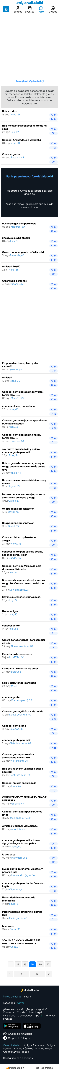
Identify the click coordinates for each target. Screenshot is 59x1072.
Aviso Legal (35, 1012)
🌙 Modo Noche (29, 990)
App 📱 (39, 1015)
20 (40, 964)
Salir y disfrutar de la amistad (19, 682)
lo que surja (8, 854)
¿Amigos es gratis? (36, 1009)
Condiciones (25, 1015)
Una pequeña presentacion (18, 508)
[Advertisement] (29, 45)
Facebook (9, 1002)
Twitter (20, 1002)
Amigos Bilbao (43, 1048)
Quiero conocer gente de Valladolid (23, 252)
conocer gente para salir (16, 740)
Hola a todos (9, 111)
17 (18, 964)
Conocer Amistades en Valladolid (21, 139)
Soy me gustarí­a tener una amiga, (21, 596)
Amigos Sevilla (11, 1051)
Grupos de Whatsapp (20, 1033)
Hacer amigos (10, 611)
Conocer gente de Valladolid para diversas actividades (21, 567)
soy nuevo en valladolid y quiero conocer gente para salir (21, 450)
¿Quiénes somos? (13, 1009)
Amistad (7, 377)
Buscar (28, 996)
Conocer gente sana (14, 725)
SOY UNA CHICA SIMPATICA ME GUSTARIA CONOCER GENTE (21, 942)
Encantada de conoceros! (17, 654)
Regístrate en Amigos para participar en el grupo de (29, 192)
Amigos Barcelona (33, 1045)
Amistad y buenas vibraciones (20, 825)
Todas (25, 1051)
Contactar (9, 1012)
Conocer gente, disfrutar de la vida (22, 711)
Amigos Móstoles (23, 1048)
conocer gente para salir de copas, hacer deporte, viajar (22, 553)
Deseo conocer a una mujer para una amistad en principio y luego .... (23, 496)
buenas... (8, 926)
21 (48, 964)
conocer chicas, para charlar (19, 406)
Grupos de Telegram (19, 1038)
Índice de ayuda (12, 996)
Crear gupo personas (14, 280)
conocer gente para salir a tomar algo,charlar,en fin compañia (21, 842)
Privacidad (9, 1015)
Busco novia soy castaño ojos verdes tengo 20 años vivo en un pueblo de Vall (23, 583)
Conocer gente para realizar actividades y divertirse (18, 756)
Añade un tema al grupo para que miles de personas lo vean (29, 205)
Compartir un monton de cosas (20, 668)
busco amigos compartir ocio (19, 223)
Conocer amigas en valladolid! (19, 782)
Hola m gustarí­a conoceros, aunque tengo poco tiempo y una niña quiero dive (23, 466)
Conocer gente (11, 154)
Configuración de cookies (18, 1057)
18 (25, 964)
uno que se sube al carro (16, 237)
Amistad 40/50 (11, 266)
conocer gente (11, 625)
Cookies (22, 1012)
